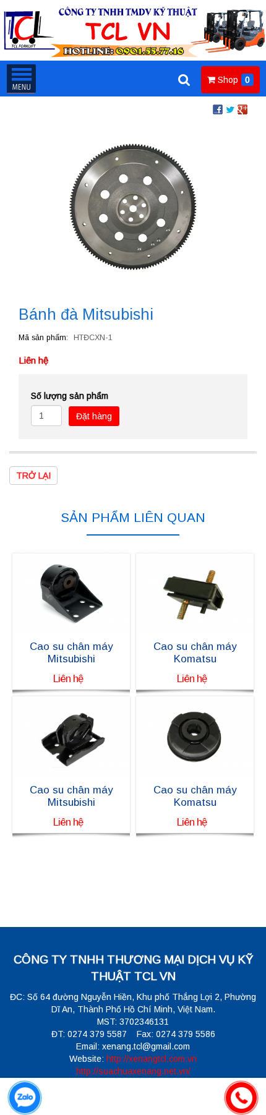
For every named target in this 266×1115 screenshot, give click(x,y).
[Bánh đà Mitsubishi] (133, 206)
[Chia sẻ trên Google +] (242, 109)
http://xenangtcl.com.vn (151, 1059)
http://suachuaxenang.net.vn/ (133, 1071)
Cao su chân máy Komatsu (194, 653)
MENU (21, 78)
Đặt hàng (94, 416)
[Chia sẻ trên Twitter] (230, 109)
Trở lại (33, 476)
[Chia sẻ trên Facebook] (218, 109)
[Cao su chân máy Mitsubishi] (71, 593)
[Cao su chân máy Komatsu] (195, 593)
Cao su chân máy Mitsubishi (71, 653)
